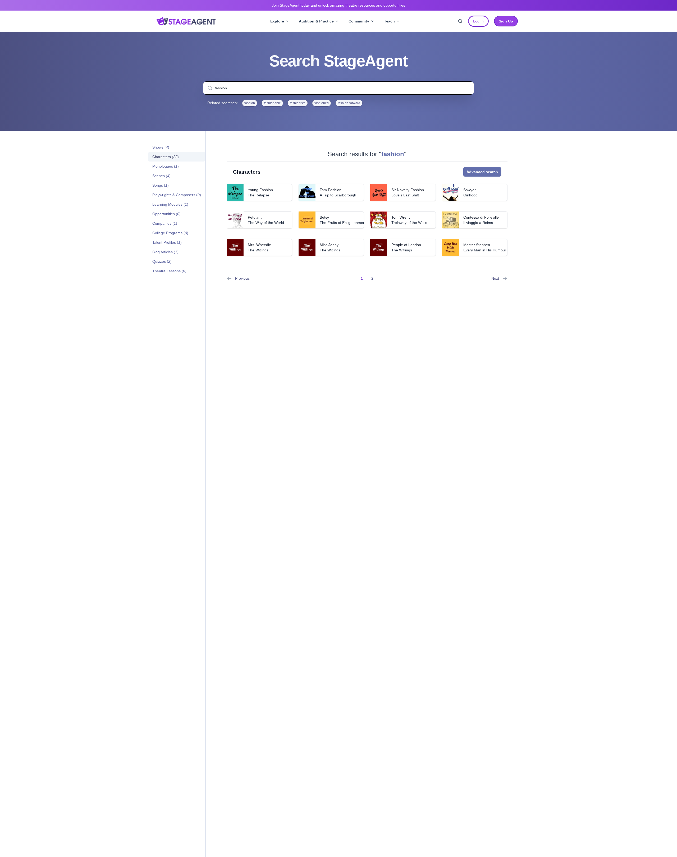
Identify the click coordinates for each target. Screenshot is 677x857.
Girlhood (470, 195)
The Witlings (258, 250)
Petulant (255, 217)
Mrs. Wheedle (259, 245)
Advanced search (482, 172)
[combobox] (338, 88)
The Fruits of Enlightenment (343, 222)
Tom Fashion (330, 190)
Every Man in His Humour (484, 250)
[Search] (460, 21)
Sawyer (469, 190)
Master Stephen (476, 245)
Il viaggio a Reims (478, 222)
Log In (478, 21)
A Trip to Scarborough (338, 195)
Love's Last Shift (405, 195)
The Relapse (258, 195)
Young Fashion (260, 190)
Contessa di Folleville (481, 217)
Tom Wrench (402, 217)
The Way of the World (266, 222)
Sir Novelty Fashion (407, 190)
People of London (406, 245)
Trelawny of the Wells (409, 222)
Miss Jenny (329, 245)
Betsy (324, 217)
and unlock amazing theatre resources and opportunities (338, 5)
